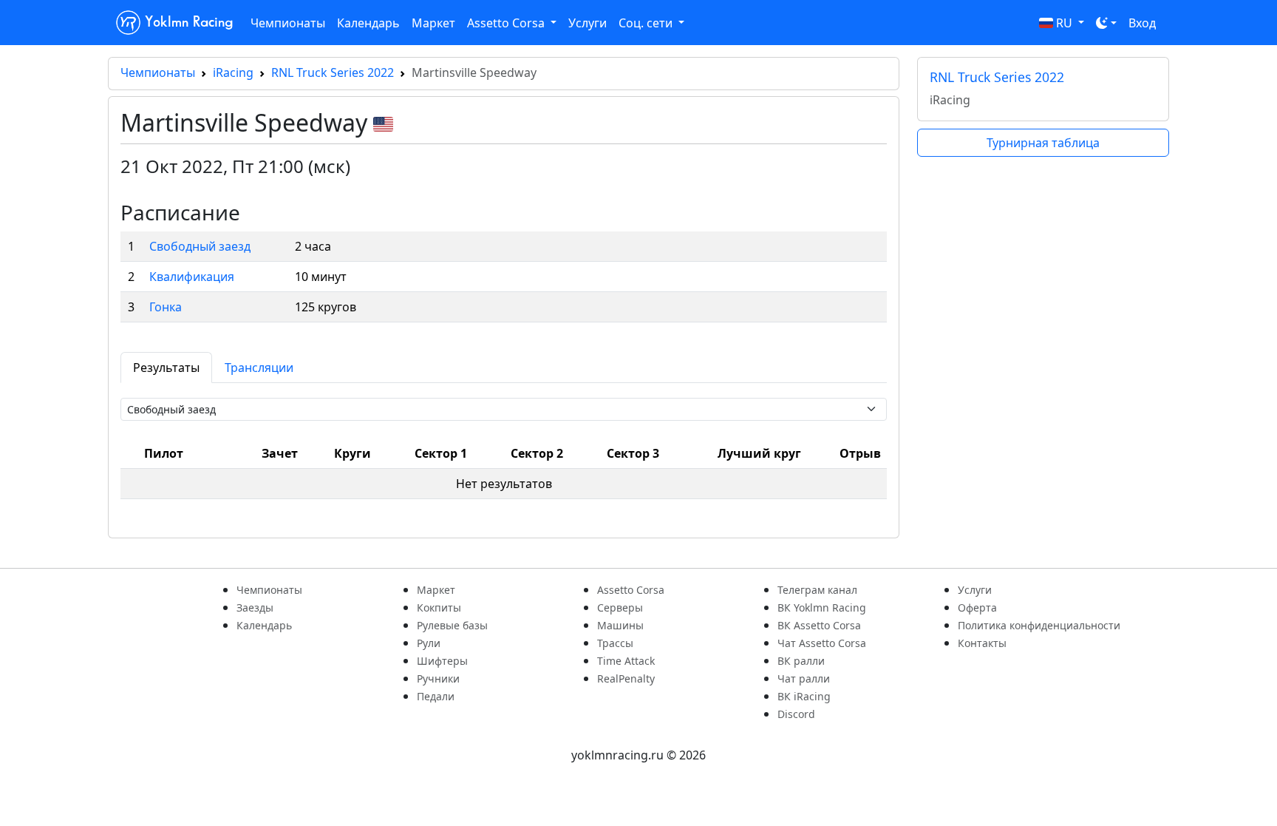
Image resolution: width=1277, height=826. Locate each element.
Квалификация (191, 276)
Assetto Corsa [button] (507, 23)
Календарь (368, 23)
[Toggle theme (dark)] (1106, 23)
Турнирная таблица (1043, 143)
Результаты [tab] (166, 367)
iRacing (233, 72)
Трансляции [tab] (259, 367)
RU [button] (1064, 23)
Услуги (587, 23)
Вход (1142, 23)
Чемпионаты (288, 23)
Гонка (165, 307)
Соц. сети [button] (647, 23)
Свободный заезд (200, 246)
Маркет (433, 23)
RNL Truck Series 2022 (332, 72)
